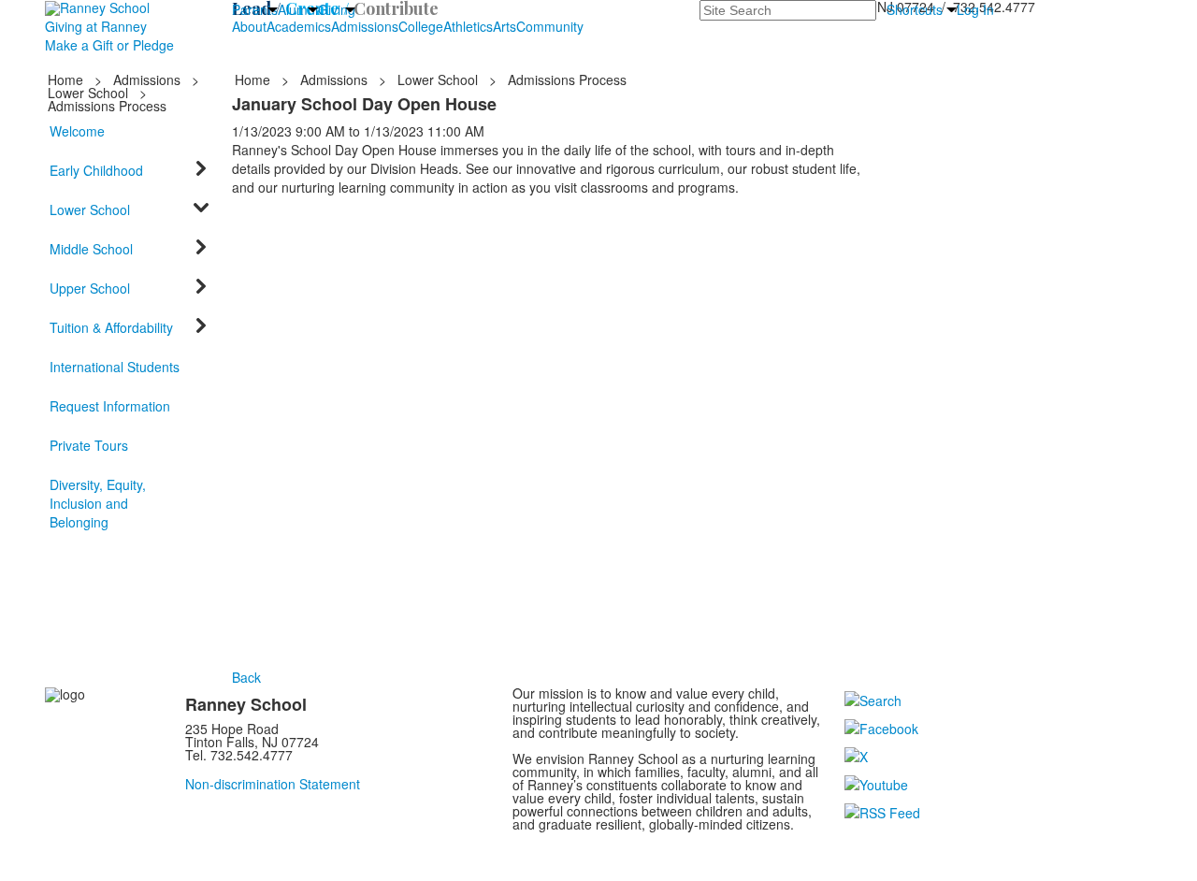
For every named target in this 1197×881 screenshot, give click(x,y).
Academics (299, 26)
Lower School (88, 92)
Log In (975, 9)
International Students (115, 366)
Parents (255, 9)
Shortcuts (915, 9)
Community (550, 26)
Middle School (91, 248)
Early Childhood (96, 170)
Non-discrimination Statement (272, 783)
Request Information (110, 406)
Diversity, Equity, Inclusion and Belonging (98, 503)
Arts (504, 26)
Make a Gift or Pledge (109, 45)
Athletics (468, 26)
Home (67, 79)
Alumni (298, 9)
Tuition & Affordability (111, 327)
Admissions (364, 26)
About (249, 26)
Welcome (77, 131)
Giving (336, 9)
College (420, 26)
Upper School (90, 288)
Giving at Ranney (96, 26)
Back (246, 677)
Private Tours (89, 445)
